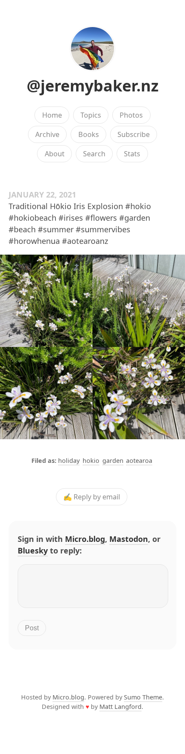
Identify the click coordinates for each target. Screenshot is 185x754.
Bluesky (33, 550)
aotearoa (139, 460)
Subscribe (133, 134)
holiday (69, 460)
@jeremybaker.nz (93, 85)
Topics (90, 115)
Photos (131, 115)
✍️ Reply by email (91, 497)
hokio (91, 460)
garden (112, 460)
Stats (132, 153)
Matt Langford (120, 706)
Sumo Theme (143, 697)
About (55, 153)
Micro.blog (85, 539)
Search (94, 153)
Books (88, 134)
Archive (47, 134)
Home (52, 115)
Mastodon (128, 539)
